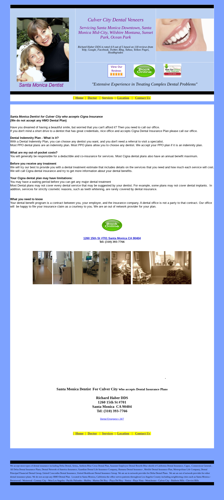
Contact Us (142, 98)
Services (107, 98)
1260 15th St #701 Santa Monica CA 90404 (112, 238)
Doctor (92, 98)
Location (123, 98)
